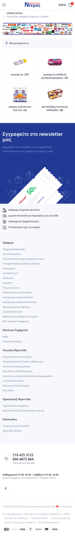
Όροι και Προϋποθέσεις (16, 518)
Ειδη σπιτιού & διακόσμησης (17, 371)
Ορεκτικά (7, 282)
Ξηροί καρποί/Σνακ (12, 311)
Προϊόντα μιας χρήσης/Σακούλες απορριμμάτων (28, 376)
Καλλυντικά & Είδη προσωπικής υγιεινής (23, 410)
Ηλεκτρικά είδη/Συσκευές (16, 385)
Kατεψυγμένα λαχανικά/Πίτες (18, 297)
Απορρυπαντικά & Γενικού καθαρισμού (23, 361)
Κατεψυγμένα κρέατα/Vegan (17, 292)
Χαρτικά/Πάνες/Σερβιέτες (16, 405)
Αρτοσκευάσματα (12, 253)
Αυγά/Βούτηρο (10, 273)
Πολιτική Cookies (39, 518)
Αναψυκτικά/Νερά (12, 341)
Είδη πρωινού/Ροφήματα (16, 321)
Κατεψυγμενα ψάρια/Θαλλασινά (19, 302)
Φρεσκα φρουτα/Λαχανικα (16, 306)
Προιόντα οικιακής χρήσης (16, 366)
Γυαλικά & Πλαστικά (13, 380)
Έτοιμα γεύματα (11, 287)
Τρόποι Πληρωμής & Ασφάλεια (19, 522)
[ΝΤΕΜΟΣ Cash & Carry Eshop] (32, 5)
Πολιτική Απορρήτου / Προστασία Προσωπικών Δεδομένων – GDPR (36, 514)
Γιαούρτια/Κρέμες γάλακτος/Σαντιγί (21, 263)
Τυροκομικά (9, 268)
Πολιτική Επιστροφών (48, 522)
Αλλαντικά (8, 278)
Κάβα (5, 336)
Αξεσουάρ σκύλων (12, 430)
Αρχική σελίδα (15, 13)
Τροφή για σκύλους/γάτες (16, 425)
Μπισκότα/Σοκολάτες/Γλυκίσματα (20, 316)
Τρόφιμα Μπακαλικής (14, 249)
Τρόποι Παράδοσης (60, 518)
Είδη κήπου (8, 390)
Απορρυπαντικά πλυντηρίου (17, 356)
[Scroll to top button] (69, 523)
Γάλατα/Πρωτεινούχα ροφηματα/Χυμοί (23, 258)
